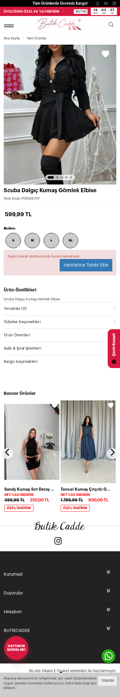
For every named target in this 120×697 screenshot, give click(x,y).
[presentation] (7, 453)
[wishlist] (54, 405)
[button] (51, 177)
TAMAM (107, 681)
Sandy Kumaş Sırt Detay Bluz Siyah (30, 489)
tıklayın (9, 688)
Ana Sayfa (12, 38)
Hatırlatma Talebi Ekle (86, 265)
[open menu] (10, 25)
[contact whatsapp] (108, 656)
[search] (111, 25)
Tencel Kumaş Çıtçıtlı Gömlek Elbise (86, 489)
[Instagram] (114, 4)
